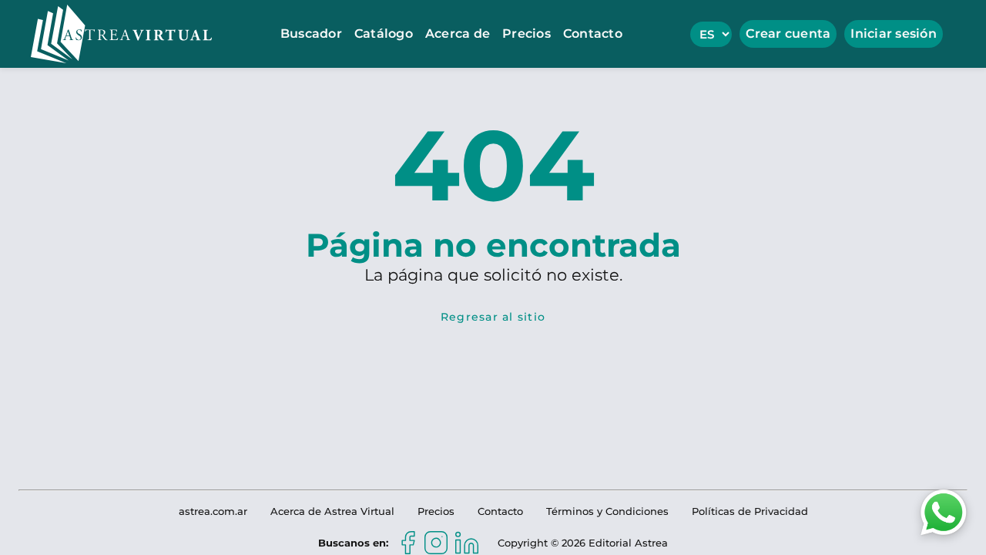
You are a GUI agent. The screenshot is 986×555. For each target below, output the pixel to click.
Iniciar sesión (893, 33)
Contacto (592, 33)
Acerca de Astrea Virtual (332, 511)
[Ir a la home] (121, 34)
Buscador (311, 33)
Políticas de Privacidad (750, 511)
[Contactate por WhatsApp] (944, 511)
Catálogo (383, 33)
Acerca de (457, 33)
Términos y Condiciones (607, 511)
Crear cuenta (788, 33)
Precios (526, 33)
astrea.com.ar (213, 511)
